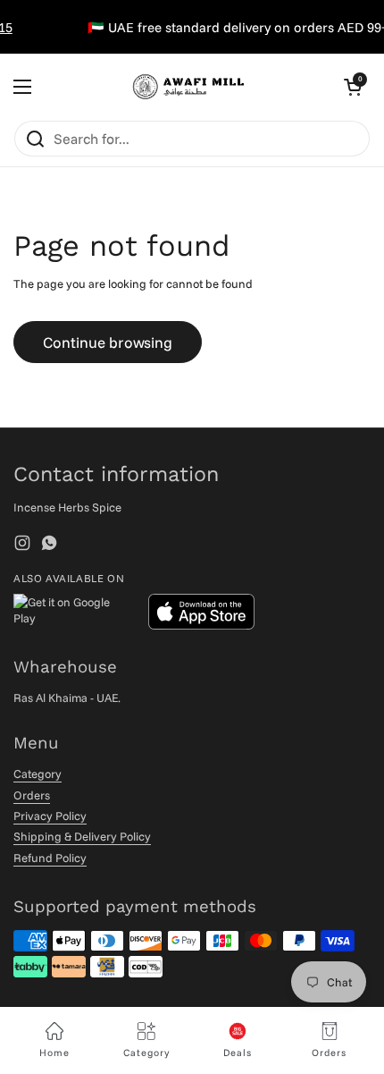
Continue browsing (107, 342)
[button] (353, 87)
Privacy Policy (50, 815)
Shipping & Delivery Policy (82, 836)
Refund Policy (50, 857)
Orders (31, 795)
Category (37, 773)
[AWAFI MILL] (187, 87)
